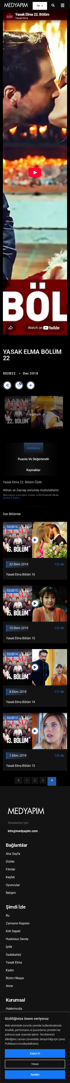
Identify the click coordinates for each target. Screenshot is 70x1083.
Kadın (10, 970)
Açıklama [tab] (33, 448)
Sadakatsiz (13, 954)
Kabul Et (35, 1053)
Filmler (10, 869)
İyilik (9, 947)
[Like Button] (19, 385)
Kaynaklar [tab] (33, 470)
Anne (9, 986)
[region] (35, 1047)
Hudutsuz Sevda (17, 939)
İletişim (11, 893)
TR (38, 5)
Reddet (35, 1074)
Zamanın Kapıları (18, 923)
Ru (8, 915)
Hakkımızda (14, 1008)
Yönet (35, 1064)
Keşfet (10, 877)
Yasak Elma (14, 962)
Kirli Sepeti (13, 931)
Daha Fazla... (12, 498)
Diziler (10, 861)
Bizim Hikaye (15, 978)
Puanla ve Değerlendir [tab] (33, 459)
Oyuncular (13, 885)
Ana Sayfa (13, 854)
